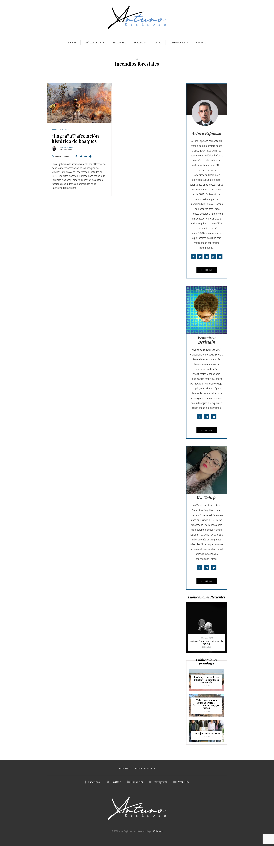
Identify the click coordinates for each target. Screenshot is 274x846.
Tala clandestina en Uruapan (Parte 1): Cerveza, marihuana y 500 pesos (206, 704)
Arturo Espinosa (68, 147)
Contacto (201, 42)
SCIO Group (158, 831)
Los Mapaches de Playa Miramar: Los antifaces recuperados (206, 680)
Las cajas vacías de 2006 (206, 733)
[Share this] (76, 156)
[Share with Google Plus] (85, 156)
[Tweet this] (80, 156)
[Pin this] (90, 156)
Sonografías (140, 42)
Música (158, 42)
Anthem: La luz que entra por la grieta (206, 642)
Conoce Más (206, 270)
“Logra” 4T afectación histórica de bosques (75, 138)
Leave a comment (62, 156)
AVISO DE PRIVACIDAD (145, 768)
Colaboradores (177, 42)
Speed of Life (119, 42)
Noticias (72, 42)
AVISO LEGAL (125, 768)
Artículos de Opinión (95, 42)
